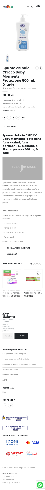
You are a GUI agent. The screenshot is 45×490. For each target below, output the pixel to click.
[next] (40, 68)
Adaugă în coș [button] (17, 273)
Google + (18, 118)
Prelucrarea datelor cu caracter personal (19, 364)
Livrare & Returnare (10, 375)
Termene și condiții (10, 369)
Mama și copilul (29, 107)
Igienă (21, 107)
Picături (18, 291)
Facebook (4, 118)
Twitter (9, 118)
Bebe (12, 107)
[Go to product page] (33, 278)
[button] (28, 7)
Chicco (12, 110)
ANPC (4, 380)
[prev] (37, 68)
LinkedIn (14, 118)
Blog (4, 392)
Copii (16, 107)
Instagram (10, 405)
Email (23, 118)
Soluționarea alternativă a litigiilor (16, 359)
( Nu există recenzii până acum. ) (25, 88)
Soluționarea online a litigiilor (14, 354)
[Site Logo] (8, 7)
